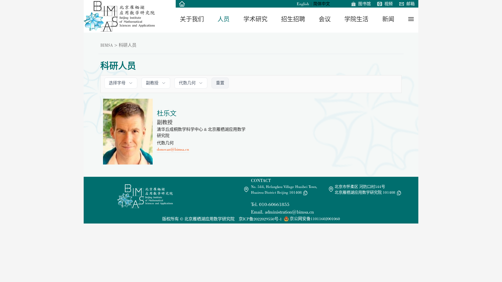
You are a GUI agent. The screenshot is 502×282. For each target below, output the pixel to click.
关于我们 (192, 19)
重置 (220, 82)
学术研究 (255, 19)
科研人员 (127, 45)
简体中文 (321, 3)
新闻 (388, 19)
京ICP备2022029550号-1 (260, 218)
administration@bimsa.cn (289, 212)
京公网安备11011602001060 (315, 218)
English (303, 3)
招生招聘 (293, 19)
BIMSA (106, 45)
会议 (325, 19)
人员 (224, 19)
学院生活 (356, 19)
